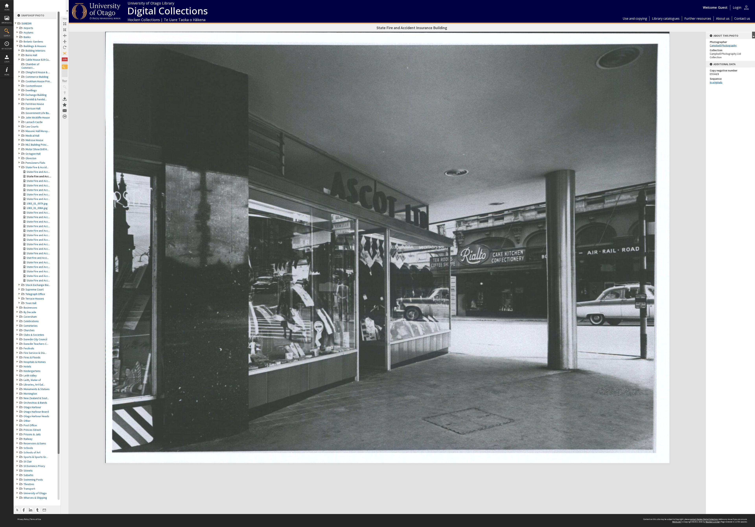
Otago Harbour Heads (36, 416)
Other (27, 421)
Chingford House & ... (38, 72)
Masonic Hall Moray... (38, 131)
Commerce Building (37, 77)
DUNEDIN (26, 23)
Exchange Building (36, 95)
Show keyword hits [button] (65, 87)
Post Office (30, 425)
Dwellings (31, 90)
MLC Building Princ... (37, 144)
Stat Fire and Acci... (38, 258)
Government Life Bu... (38, 113)
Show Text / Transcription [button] (65, 81)
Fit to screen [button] (65, 30)
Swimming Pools (33, 479)
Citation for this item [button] (65, 116)
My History (7, 48)
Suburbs (28, 475)
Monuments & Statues (37, 389)
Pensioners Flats (35, 163)
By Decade (30, 312)
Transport (29, 488)
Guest (722, 7)
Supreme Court (34, 289)
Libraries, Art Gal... (34, 384)
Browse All (7, 22)
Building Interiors (35, 50)
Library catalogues (666, 18)
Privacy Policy (23, 519)
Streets (28, 470)
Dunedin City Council (35, 339)
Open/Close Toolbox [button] (67, 7)
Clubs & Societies (34, 335)
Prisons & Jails (32, 434)
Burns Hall (31, 55)
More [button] (6, 74)
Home (6, 9)
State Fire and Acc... (38, 172)
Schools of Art (32, 452)
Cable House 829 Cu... (38, 59)
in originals (716, 82)
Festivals (29, 348)
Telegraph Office (35, 294)
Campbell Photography (723, 45)
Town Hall (31, 303)
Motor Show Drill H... (37, 149)
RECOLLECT (676, 522)
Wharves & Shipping (35, 497)
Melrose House (34, 140)
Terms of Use (35, 519)
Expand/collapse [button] (753, 35)
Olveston (31, 158)
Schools (28, 448)
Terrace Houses (35, 298)
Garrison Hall (33, 108)
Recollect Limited (712, 522)
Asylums (28, 32)
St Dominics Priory (34, 466)
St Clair (28, 461)
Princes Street (32, 430)
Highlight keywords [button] (65, 93)
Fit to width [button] (65, 36)
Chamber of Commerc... (30, 65)
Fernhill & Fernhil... (36, 99)
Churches (29, 330)
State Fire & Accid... (37, 167)
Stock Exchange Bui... (38, 285)
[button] (65, 67)
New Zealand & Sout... (36, 398)
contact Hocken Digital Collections (704, 519)
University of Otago (35, 493)
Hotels (27, 366)
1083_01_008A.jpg (37, 208)
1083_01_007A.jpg (37, 203)
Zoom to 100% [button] (65, 53)
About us (722, 18)
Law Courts (32, 126)
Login (6, 61)
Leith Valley (30, 375)
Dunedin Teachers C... (36, 344)
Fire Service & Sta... (35, 353)
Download (65, 99)
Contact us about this (65, 111)
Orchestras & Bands (35, 402)
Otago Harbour (32, 407)
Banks (27, 37)
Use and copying (635, 18)
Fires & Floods (32, 357)
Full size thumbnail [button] (65, 24)
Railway (28, 439)
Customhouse (34, 86)
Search (7, 35)
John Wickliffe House (38, 117)
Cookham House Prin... (39, 81)
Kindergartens (32, 371)
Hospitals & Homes (35, 362)
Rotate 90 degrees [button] (65, 47)
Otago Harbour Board (36, 411)
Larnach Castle (34, 122)
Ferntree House (35, 104)
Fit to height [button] (65, 41)
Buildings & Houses (35, 46)
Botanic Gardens (33, 41)
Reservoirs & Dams (35, 443)
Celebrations (31, 321)
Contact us (742, 18)
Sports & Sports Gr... (36, 457)
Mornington (30, 393)
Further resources (697, 18)
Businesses (30, 307)
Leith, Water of (32, 380)
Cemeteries (31, 325)
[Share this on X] (17, 508)
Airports (28, 28)
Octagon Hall (33, 153)
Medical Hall (32, 135)
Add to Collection (65, 105)
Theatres (29, 484)
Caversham (30, 316)
